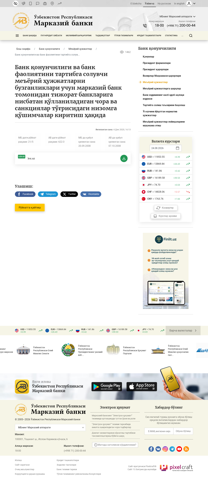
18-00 (159, 25)
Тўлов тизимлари (123, 35)
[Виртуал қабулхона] (45, 3)
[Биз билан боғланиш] (52, 3)
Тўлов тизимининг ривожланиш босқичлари (79, 474)
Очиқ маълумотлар (24, 469)
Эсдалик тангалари (66, 465)
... (182, 35)
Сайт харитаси (22, 465)
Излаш (18, 460)
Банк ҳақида (30, 35)
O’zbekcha (135, 3)
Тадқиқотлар (102, 35)
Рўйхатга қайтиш (30, 207)
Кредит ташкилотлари (149, 35)
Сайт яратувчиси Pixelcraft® (142, 466)
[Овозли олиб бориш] (23, 3)
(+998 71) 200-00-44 (75, 450)
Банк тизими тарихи (67, 469)
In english (179, 3)
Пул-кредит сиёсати (51, 35)
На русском (164, 3)
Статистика (171, 35)
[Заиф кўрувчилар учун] (15, 3)
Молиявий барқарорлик (79, 35)
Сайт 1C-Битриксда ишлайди (142, 469)
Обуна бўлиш (183, 431)
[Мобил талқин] (30, 3)
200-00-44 (181, 25)
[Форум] (37, 3)
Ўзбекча (149, 3)
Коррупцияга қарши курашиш (30, 474)
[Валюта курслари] (59, 3)
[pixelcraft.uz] (176, 467)
